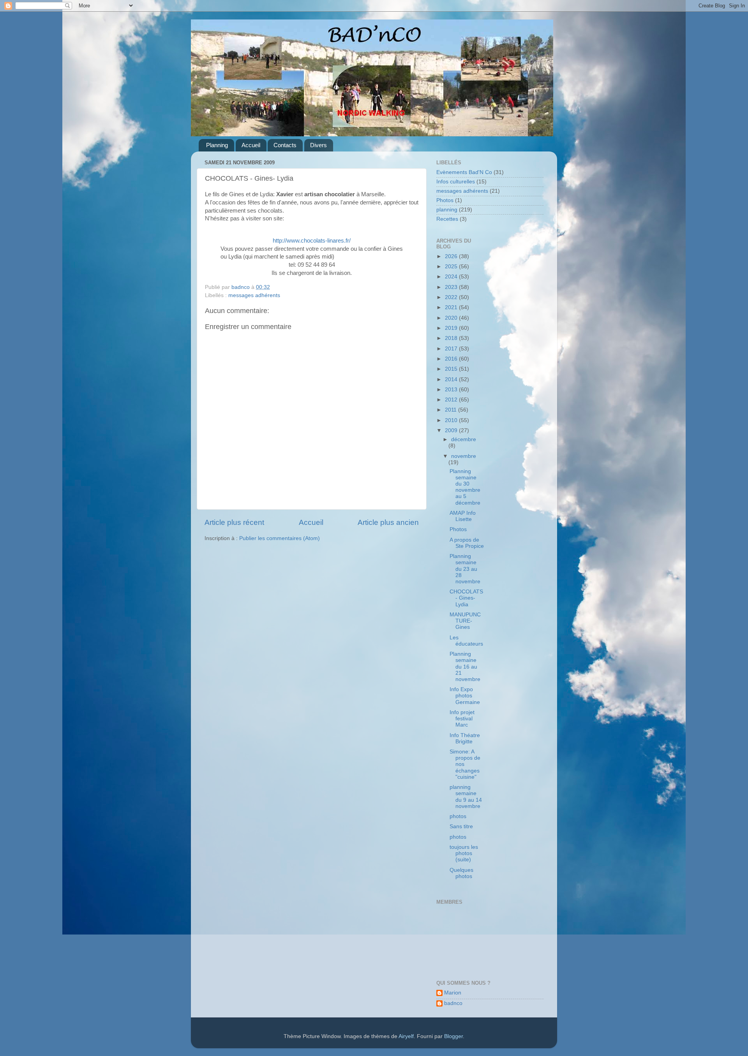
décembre (463, 439)
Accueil (251, 145)
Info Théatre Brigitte (465, 738)
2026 (452, 256)
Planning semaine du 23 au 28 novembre (465, 568)
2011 (451, 410)
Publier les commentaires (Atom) (279, 538)
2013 (452, 389)
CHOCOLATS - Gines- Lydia (466, 598)
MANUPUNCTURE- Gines (465, 621)
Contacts (284, 145)
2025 (452, 266)
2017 (452, 349)
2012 (452, 400)
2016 (452, 359)
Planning (217, 145)
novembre (463, 456)
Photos (444, 200)
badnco (453, 1003)
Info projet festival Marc (462, 718)
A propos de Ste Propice (467, 543)
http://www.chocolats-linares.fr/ (312, 241)
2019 (452, 328)
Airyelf (406, 1036)
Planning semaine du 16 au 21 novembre (465, 666)
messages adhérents (254, 295)
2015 (452, 369)
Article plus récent (234, 522)
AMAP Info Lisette (463, 516)
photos (458, 816)
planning (446, 210)
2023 (452, 287)
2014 (452, 379)
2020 (452, 318)
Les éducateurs (466, 641)
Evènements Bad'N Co (464, 172)
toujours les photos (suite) (464, 853)
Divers (318, 145)
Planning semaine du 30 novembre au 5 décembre (465, 487)
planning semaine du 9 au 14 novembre (466, 796)
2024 (452, 277)
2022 (452, 297)
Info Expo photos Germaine (465, 695)
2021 (452, 307)
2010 (452, 420)
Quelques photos (461, 873)
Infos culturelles (455, 182)
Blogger (453, 1036)
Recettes (447, 219)
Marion (452, 993)
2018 (452, 338)
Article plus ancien (388, 522)
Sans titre (461, 826)
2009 (452, 430)
